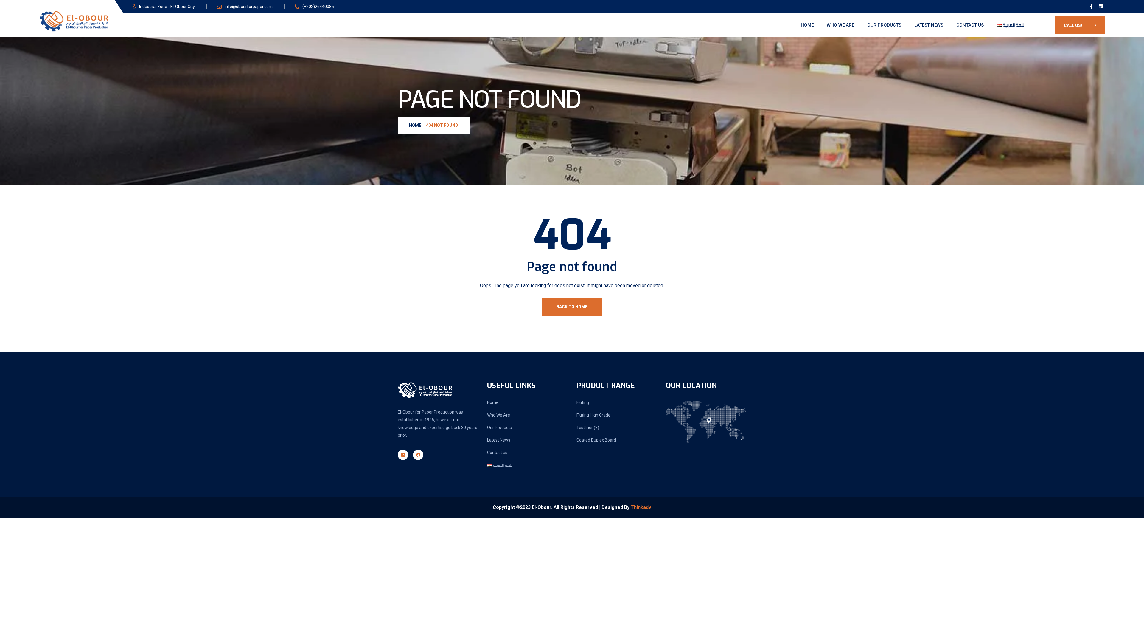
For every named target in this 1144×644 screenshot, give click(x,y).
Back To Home (572, 306)
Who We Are (840, 25)
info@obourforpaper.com (249, 6)
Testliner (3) (587, 427)
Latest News (928, 25)
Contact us (970, 25)
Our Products (884, 25)
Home (807, 25)
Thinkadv (641, 507)
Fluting (582, 402)
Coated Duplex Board (596, 440)
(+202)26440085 (318, 6)
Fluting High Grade (593, 415)
